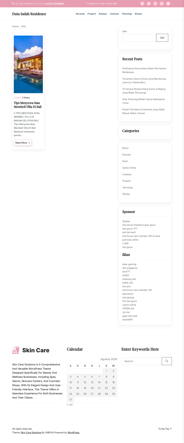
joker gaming (129, 264)
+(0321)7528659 (54, 3)
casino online (129, 304)
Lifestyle (114, 14)
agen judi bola (129, 315)
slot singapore (129, 267)
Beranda (80, 14)
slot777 (126, 271)
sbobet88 (127, 319)
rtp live (126, 312)
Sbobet (126, 221)
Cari (124, 31)
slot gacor (127, 247)
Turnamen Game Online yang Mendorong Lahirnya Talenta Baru (144, 80)
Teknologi (127, 14)
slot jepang (128, 297)
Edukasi (103, 14)
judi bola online (130, 239)
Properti (92, 14)
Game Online (129, 167)
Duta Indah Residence (29, 13)
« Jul (69, 404)
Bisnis (125, 148)
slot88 (125, 275)
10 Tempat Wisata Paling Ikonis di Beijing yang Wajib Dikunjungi (143, 91)
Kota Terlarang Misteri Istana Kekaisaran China (143, 101)
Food (125, 161)
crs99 (125, 243)
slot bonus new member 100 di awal (141, 236)
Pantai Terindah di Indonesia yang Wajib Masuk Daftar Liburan (143, 111)
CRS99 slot (128, 308)
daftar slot (127, 282)
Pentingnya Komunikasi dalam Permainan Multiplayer (144, 70)
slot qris (126, 286)
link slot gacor (129, 301)
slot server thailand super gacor (139, 224)
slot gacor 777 (129, 228)
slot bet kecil (129, 232)
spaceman (127, 293)
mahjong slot (129, 279)
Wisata (138, 14)
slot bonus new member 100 (137, 290)
